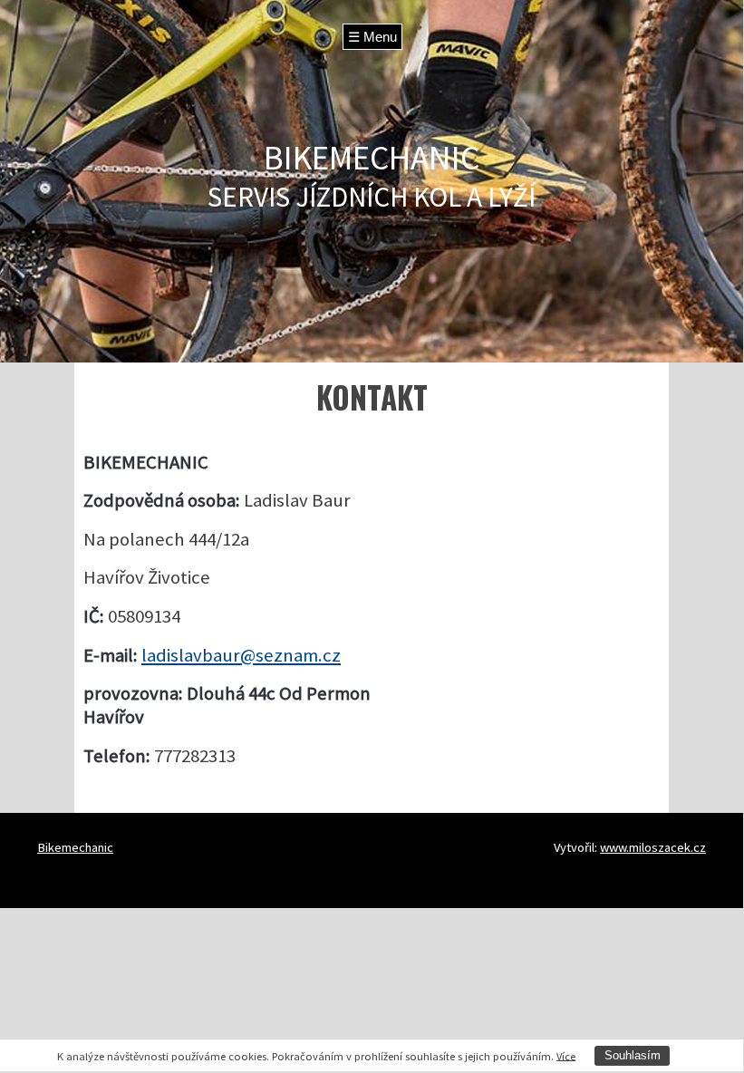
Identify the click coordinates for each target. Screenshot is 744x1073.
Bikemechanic (75, 847)
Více (565, 1055)
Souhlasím (632, 1055)
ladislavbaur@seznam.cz (241, 655)
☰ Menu (372, 37)
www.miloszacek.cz (653, 847)
